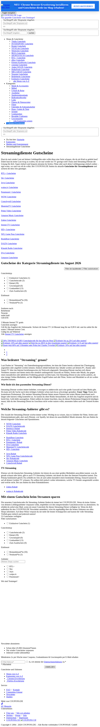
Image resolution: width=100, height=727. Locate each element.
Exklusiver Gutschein (19, 278)
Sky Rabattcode (12, 458)
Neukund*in (16, 303)
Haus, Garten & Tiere (20, 109)
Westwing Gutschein (20, 51)
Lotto (13, 100)
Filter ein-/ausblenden (73, 269)
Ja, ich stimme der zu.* (47, 662)
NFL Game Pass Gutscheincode (19, 456)
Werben (9, 715)
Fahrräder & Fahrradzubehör (23, 107)
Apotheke (15, 93)
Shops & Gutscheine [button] (14, 39)
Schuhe (14, 111)
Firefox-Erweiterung (15, 681)
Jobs (25, 715)
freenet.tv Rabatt (13, 428)
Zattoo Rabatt (11, 487)
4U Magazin (6, 706)
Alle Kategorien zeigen (22, 121)
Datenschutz (11, 718)
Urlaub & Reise (17, 90)
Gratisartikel (16, 288)
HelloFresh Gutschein (20, 69)
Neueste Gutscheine (19, 74)
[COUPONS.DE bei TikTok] (2, 704)
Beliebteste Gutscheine (20, 76)
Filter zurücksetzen (90, 269)
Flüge (13, 104)
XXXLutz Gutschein (20, 48)
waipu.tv (13, 574)
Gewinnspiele (17, 119)
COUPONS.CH (13, 720)
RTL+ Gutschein (18, 58)
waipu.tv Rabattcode (14, 491)
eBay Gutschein (18, 60)
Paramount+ (14, 577)
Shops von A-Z (12, 674)
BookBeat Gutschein (14, 437)
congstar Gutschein (19, 65)
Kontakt (16, 690)
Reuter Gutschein (18, 46)
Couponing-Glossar (14, 692)
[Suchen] (4, 26)
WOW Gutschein (13, 424)
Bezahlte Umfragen (19, 116)
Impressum (23, 718)
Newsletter (10, 694)
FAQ (8, 690)
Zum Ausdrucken (18, 291)
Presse (17, 715)
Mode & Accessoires (20, 86)
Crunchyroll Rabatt (14, 463)
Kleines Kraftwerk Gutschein (23, 62)
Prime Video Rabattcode (16, 431)
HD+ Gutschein (12, 449)
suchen (31, 33)
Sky (11, 569)
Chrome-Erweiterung (16, 123)
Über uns (10, 713)
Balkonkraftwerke (18, 97)
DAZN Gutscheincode (15, 426)
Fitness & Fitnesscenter (20, 102)
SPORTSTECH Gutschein (22, 55)
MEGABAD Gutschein (21, 72)
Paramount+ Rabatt (14, 442)
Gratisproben (16, 114)
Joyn (11, 571)
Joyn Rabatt (11, 454)
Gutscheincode (16, 280)
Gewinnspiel (16, 286)
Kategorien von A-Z (14, 676)
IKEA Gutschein (18, 53)
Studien (9, 697)
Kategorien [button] (10, 83)
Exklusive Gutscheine (20, 79)
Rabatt (14, 283)
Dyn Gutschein (12, 445)
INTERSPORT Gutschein (22, 44)
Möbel (14, 88)
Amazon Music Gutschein (17, 461)
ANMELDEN (50, 667)
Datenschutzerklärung (53, 662)
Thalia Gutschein (18, 41)
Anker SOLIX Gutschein (21, 67)
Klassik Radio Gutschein (16, 433)
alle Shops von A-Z (21, 81)
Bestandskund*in (18, 300)
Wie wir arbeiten (23, 713)
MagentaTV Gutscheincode (17, 447)
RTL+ (11, 566)
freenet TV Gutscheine (14, 334)
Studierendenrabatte (19, 95)
